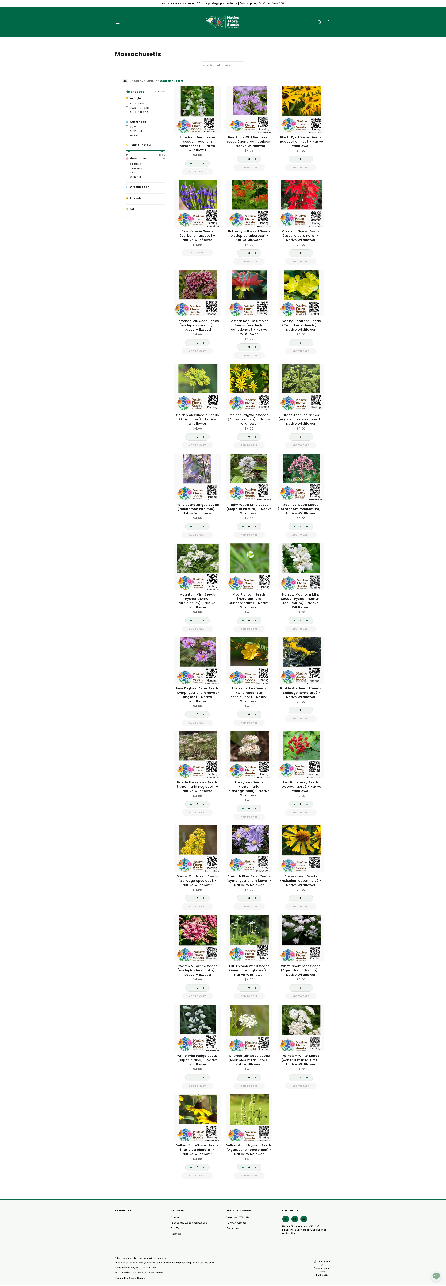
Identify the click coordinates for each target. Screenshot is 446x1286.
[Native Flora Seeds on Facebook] (294, 1219)
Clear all (160, 91)
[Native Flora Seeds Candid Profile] (322, 1268)
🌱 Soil (130, 209)
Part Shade (139, 107)
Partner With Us (236, 1222)
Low (133, 126)
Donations (232, 1228)
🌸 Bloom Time (136, 158)
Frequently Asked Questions (189, 1222)
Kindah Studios (137, 1278)
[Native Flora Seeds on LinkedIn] (303, 1219)
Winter (135, 177)
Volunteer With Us (237, 1217)
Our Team (177, 1228)
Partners (176, 1233)
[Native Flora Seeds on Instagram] (285, 1219)
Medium (136, 131)
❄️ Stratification (137, 187)
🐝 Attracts (134, 198)
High (133, 135)
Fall (133, 172)
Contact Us (178, 1217)
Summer (136, 168)
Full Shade (139, 112)
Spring (135, 164)
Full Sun (137, 103)
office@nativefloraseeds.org (176, 1262)
